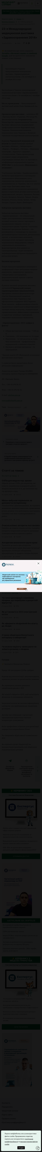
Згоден (21, 1148)
